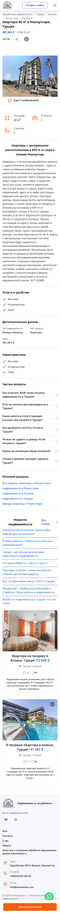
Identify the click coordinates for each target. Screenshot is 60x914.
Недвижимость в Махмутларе (20, 488)
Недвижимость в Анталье (18, 493)
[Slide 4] (22, 103)
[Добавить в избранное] (26, 39)
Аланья (36, 666)
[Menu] (55, 5)
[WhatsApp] (49, 896)
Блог (4, 831)
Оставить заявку (35, 5)
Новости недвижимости (20, 522)
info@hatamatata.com (22, 887)
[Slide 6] (30, 103)
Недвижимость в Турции (17, 498)
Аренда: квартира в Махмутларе (22, 503)
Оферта (6, 845)
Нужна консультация (30, 907)
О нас (5, 840)
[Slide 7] (34, 103)
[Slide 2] (15, 103)
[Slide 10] (45, 103)
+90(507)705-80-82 (20, 876)
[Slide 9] (42, 103)
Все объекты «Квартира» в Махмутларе (26, 483)
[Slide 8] (38, 103)
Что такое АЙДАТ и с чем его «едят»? (25, 563)
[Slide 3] (19, 103)
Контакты (7, 836)
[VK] (5, 819)
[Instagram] (15, 819)
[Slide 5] (26, 103)
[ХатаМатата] (8, 803)
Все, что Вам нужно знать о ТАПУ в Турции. (28, 581)
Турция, (27, 666)
